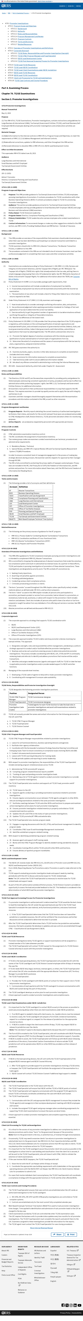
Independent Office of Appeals (25, 1268)
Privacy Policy (65, 1313)
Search (62, 6)
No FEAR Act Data (24, 1283)
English (53, 1281)
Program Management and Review (30, 36)
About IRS (5, 1250)
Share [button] (59, 1234)
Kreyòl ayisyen (55, 1277)
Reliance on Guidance (22, 1291)
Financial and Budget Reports (7, 1260)
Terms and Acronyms (25, 42)
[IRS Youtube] (79, 1304)
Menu (78, 6)
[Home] (6, 5)
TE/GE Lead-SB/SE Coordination (26, 67)
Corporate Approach (21, 51)
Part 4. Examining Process (21, 13)
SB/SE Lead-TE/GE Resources (24, 73)
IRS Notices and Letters (40, 1251)
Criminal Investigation (39, 1272)
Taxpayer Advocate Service (25, 1261)
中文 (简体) (54, 1255)
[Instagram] (71, 1304)
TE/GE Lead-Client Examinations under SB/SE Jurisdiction (35, 70)
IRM (9, 13)
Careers (4, 1255)
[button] (71, 6)
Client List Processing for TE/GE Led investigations (33, 78)
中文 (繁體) (54, 1259)
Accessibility (76, 1313)
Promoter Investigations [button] (19, 23)
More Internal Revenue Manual (41, 1228)
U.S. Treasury (71, 1250)
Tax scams (38, 1262)
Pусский (53, 1268)
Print (72, 1234)
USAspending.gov (73, 1269)
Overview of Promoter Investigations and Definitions (33, 48)
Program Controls (24, 39)
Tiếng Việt (54, 1272)
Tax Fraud (37, 1266)
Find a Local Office (8, 1275)
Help (3, 1271)
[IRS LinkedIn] (75, 1304)
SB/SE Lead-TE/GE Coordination (26, 75)
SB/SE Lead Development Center (30, 58)
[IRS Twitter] (67, 1304)
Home (4, 13)
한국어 (53, 1264)
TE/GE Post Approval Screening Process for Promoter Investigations (43, 61)
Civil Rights (22, 1274)
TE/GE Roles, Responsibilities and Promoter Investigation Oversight (43, 53)
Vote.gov (70, 1276)
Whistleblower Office (39, 1278)
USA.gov (70, 1264)
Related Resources (25, 44)
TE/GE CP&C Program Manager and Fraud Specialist (37, 56)
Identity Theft (39, 1257)
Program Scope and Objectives (25, 26)
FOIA (20, 1278)
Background (22, 28)
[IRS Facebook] (63, 1304)
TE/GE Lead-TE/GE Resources (25, 65)
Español (53, 1250)
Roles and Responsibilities (27, 34)
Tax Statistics (7, 1266)
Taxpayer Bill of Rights (24, 1254)
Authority (21, 31)
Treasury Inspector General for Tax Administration (74, 1257)
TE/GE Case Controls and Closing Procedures (31, 80)
